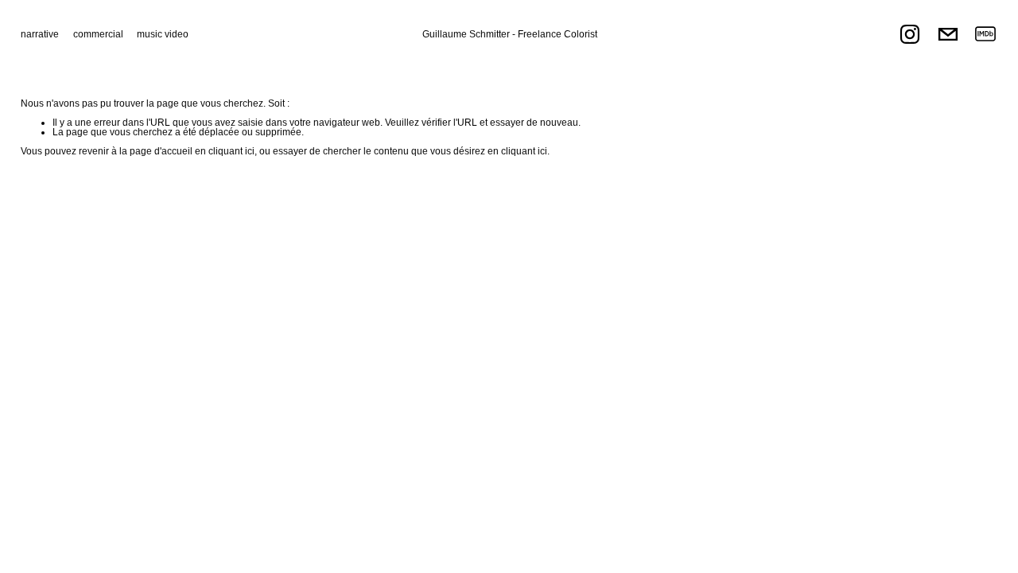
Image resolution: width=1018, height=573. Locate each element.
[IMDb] (985, 34)
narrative (40, 34)
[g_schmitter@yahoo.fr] (948, 34)
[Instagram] (910, 34)
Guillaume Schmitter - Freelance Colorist (509, 34)
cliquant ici (231, 151)
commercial (98, 34)
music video (162, 34)
